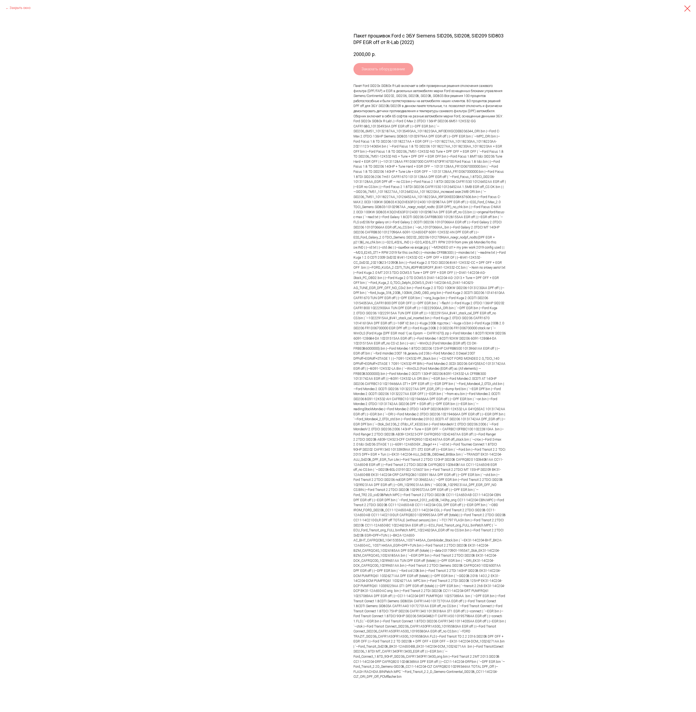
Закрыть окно (20, 8)
